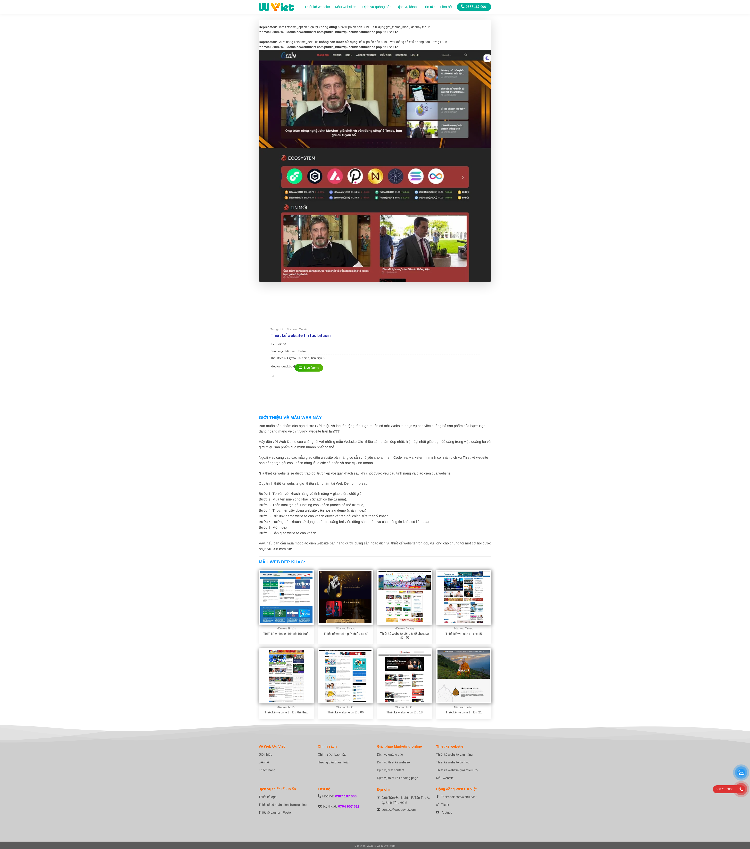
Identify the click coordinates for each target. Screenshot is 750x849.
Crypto (291, 358)
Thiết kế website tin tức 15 (464, 633)
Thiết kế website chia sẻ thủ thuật (286, 633)
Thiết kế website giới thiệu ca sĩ (345, 633)
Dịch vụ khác (406, 7)
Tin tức (429, 7)
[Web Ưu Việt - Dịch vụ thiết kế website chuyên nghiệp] (276, 6)
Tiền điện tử (318, 358)
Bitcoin (281, 358)
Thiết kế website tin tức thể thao (286, 712)
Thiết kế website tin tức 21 (464, 712)
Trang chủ (277, 329)
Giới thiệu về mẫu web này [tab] (290, 417)
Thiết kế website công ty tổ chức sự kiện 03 (404, 635)
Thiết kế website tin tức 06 (345, 712)
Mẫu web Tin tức (297, 329)
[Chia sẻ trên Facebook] (273, 377)
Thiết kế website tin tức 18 (404, 712)
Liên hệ (446, 7)
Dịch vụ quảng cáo (376, 7)
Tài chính (303, 358)
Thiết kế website (317, 7)
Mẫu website (345, 7)
